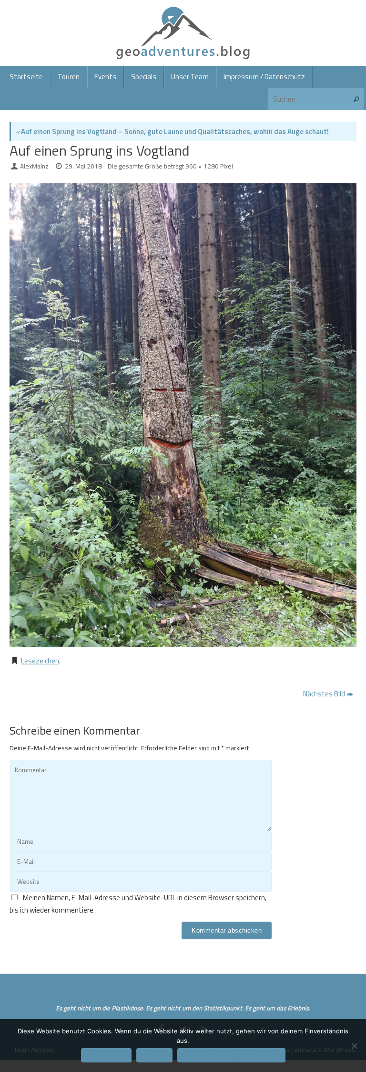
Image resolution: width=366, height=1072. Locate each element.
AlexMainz (34, 166)
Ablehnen (154, 1055)
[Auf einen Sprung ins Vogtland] (183, 415)
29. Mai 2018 (83, 166)
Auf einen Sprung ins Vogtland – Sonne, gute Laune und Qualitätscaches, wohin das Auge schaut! (172, 131)
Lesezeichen (40, 660)
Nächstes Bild (324, 693)
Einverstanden (106, 1055)
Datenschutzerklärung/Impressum (231, 1055)
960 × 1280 (202, 166)
